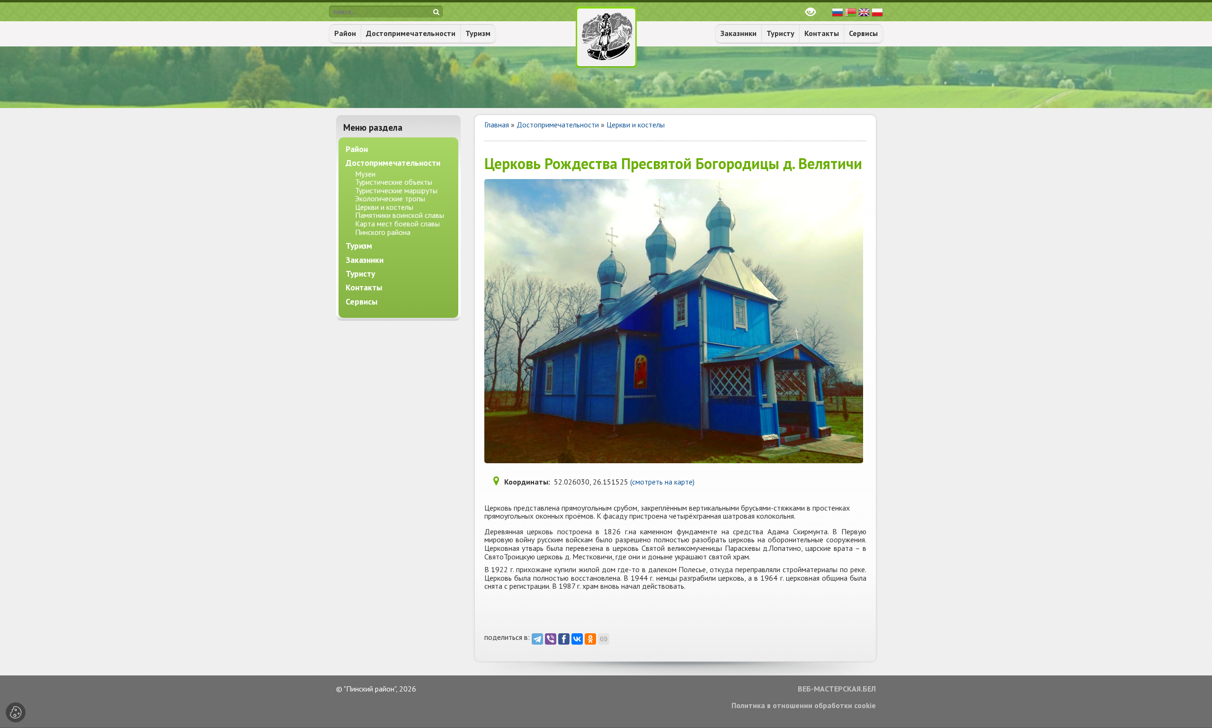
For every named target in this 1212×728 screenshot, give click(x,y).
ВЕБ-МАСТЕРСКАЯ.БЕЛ (837, 689)
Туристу (780, 33)
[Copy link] (603, 639)
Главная (496, 124)
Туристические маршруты (396, 190)
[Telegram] (537, 639)
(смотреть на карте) (662, 481)
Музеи (365, 174)
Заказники (739, 33)
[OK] (590, 639)
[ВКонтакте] (577, 639)
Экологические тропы (390, 198)
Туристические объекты (393, 182)
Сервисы (863, 33)
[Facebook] (564, 639)
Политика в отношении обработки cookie (803, 705)
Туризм (477, 33)
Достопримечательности (410, 33)
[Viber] (550, 639)
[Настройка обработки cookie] (16, 712)
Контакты (821, 33)
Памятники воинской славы (399, 215)
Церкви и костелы (635, 124)
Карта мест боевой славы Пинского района (397, 228)
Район (345, 33)
